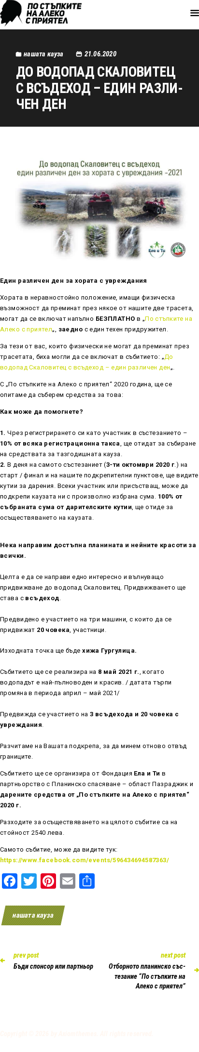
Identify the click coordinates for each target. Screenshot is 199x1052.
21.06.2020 (100, 54)
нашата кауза (33, 915)
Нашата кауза (43, 54)
